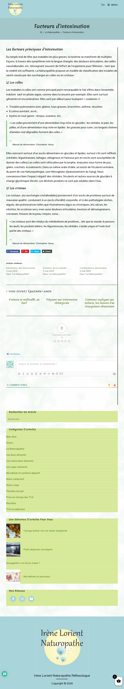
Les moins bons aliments (19, 460)
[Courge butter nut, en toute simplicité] (13, 531)
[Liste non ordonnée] (40, 374)
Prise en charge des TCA (20, 497)
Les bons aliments (16, 454)
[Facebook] (13, 599)
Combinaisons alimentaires (93, 268)
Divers (9, 442)
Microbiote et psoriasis (37, 576)
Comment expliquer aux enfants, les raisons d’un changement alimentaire (99, 303)
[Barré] (32, 374)
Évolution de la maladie (54, 268)
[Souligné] (28, 374)
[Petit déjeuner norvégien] (13, 549)
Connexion (14, 354)
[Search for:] (62, 419)
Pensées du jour (15, 491)
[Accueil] (41, 32)
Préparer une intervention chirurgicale (61, 301)
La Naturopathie (15, 448)
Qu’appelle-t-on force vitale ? (23, 563)
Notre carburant (15, 479)
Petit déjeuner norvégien (38, 549)
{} (57, 373)
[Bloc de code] (49, 374)
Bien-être (11, 436)
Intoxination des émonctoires (20, 268)
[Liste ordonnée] (36, 374)
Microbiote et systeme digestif (23, 473)
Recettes (11, 503)
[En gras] (19, 374)
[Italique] (23, 374)
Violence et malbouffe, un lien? (24, 301)
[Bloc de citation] (44, 374)
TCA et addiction (15, 509)
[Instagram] (22, 599)
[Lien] (53, 374)
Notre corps (12, 485)
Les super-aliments (16, 466)
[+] (61, 373)
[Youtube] (31, 599)
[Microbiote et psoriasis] (13, 577)
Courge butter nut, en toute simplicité (45, 530)
